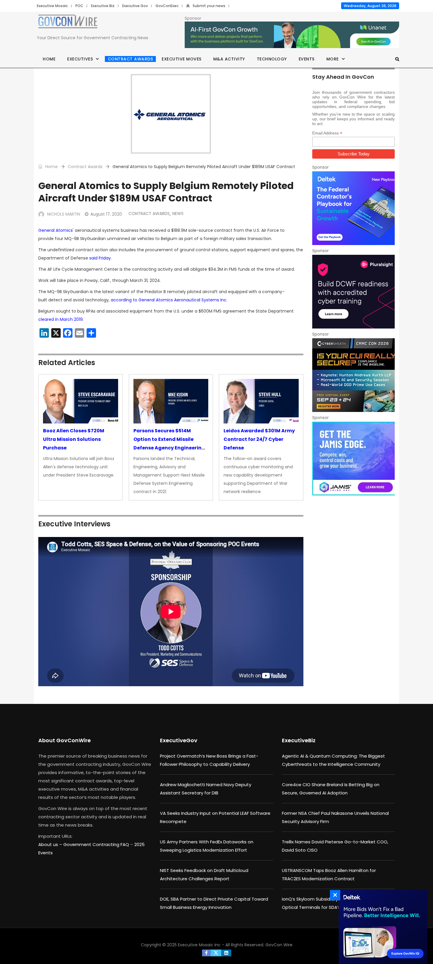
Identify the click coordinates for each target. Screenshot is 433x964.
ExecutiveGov (178, 740)
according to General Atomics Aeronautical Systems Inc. (169, 300)
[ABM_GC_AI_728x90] (292, 35)
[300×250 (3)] (353, 292)
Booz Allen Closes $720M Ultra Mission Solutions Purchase (73, 439)
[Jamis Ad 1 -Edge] (353, 458)
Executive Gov (135, 5)
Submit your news (209, 5)
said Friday (100, 258)
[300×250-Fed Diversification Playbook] (353, 208)
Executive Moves (181, 59)
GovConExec (167, 5)
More (332, 59)
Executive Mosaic (52, 5)
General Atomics (55, 230)
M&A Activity (229, 59)
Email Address (327, 133)
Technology (272, 59)
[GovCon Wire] (68, 23)
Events (307, 59)
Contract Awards (130, 59)
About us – (50, 844)
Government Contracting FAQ (96, 844)
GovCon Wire (278, 945)
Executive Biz (103, 5)
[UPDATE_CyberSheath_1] (353, 375)
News (178, 213)
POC (79, 5)
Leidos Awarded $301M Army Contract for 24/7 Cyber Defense (259, 439)
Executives (80, 59)
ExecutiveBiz (298, 740)
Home (49, 59)
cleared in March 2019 (60, 319)
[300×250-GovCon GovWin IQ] (381, 927)
